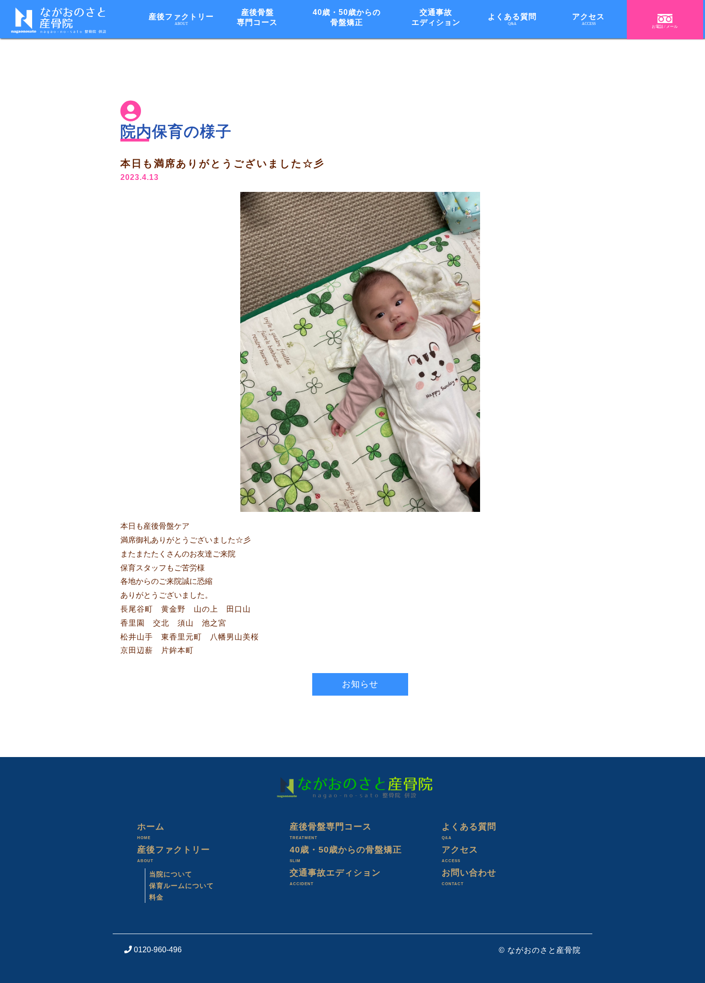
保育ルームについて (181, 885)
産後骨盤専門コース (257, 17)
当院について (170, 874)
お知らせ (360, 684)
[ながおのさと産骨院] (53, 20)
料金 (156, 897)
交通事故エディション (435, 17)
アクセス (588, 18)
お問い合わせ (469, 877)
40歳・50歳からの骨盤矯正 (347, 17)
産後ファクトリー (181, 18)
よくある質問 (512, 18)
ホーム (150, 831)
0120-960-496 (157, 950)
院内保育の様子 (176, 131)
